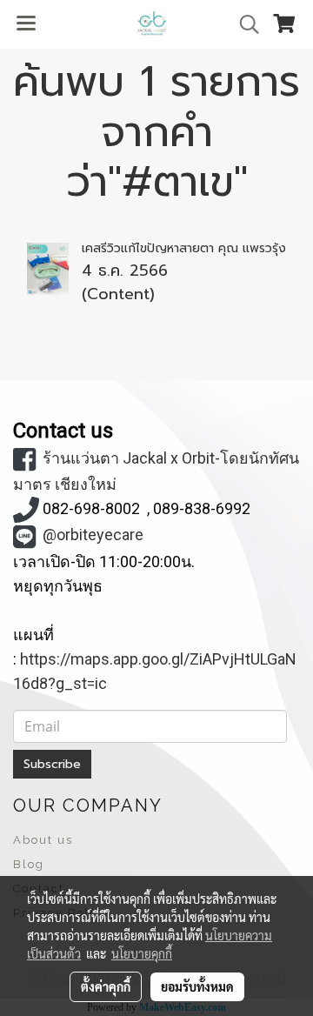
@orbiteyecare (93, 534)
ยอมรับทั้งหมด (197, 986)
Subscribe (52, 764)
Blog (28, 864)
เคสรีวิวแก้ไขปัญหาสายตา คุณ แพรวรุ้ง (184, 248)
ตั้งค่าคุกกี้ (105, 986)
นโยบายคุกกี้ (141, 953)
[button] (243, 24)
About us (43, 839)
